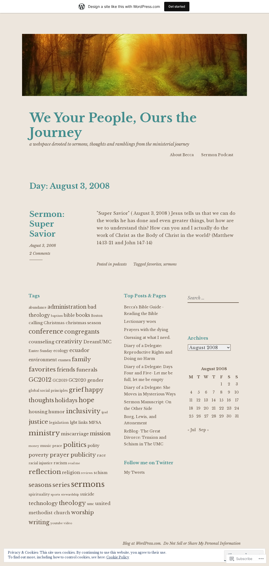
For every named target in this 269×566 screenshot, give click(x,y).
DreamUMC (97, 342)
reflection (45, 472)
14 (214, 400)
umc (90, 504)
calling (36, 322)
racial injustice (41, 463)
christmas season (83, 322)
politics (74, 444)
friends (66, 369)
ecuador (79, 350)
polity (93, 445)
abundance (37, 307)
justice (38, 421)
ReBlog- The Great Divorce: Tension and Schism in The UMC (145, 437)
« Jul (192, 429)
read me (74, 463)
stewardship (70, 494)
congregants (81, 331)
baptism (57, 316)
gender (95, 380)
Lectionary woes (140, 321)
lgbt (73, 422)
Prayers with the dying (146, 329)
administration (67, 307)
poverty (39, 455)
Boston (96, 316)
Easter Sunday (40, 351)
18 (191, 408)
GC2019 (60, 380)
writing (39, 522)
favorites (154, 264)
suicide (87, 494)
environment (43, 359)
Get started (176, 6)
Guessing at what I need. (147, 337)
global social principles (48, 390)
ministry (44, 433)
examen (64, 360)
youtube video (61, 523)
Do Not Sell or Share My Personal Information (202, 543)
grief (76, 389)
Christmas (54, 322)
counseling (41, 342)
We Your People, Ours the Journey (113, 125)
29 (221, 416)
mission (100, 433)
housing (38, 412)
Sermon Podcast (217, 154)
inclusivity (83, 411)
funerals (86, 370)
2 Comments (39, 253)
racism (60, 463)
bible (69, 315)
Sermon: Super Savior (46, 224)
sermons (170, 264)
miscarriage (75, 434)
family (81, 359)
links (83, 422)
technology (43, 503)
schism (100, 473)
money (34, 446)
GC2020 (77, 380)
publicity (83, 454)
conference (46, 331)
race (101, 455)
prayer (59, 454)
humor (56, 412)
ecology (60, 351)
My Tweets (134, 472)
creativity (68, 341)
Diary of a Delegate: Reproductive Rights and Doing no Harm (148, 352)
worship (82, 512)
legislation (59, 422)
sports (55, 494)
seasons (40, 484)
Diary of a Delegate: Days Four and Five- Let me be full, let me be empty (148, 373)
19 (198, 408)
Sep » (204, 429)
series (61, 484)
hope (86, 400)
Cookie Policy (117, 557)
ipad (104, 412)
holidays (66, 400)
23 (229, 408)
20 (206, 408)
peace (57, 446)
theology (72, 503)
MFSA (95, 422)
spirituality (39, 494)
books (83, 315)
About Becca (182, 154)
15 (221, 400)
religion (71, 472)
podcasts (120, 264)
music (45, 445)
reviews (87, 473)
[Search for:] (212, 298)
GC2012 (40, 379)
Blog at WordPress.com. (142, 543)
